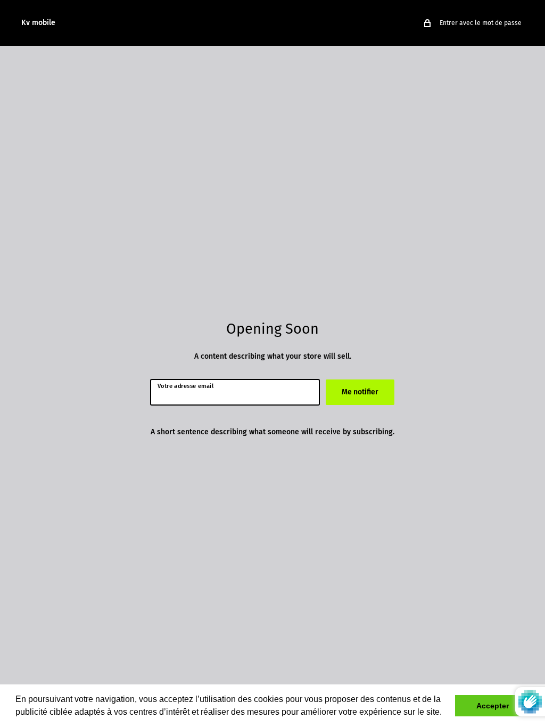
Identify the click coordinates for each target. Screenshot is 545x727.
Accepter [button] (492, 705)
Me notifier (360, 391)
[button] (445, 713)
